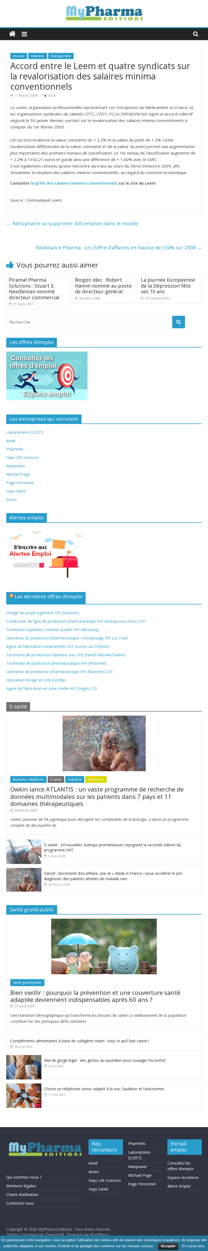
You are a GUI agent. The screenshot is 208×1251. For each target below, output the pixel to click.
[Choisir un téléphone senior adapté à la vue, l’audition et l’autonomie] (23, 1086)
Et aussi (18, 56)
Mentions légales (21, 1185)
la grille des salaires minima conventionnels (74, 183)
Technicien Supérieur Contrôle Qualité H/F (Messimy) (52, 629)
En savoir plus (193, 1246)
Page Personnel (20, 482)
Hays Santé (16, 491)
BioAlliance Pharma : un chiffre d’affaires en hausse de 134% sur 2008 (119, 247)
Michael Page (18, 474)
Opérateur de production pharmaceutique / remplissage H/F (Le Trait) (67, 638)
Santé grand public (27, 982)
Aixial (10, 440)
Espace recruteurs (183, 1177)
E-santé (55, 779)
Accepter (168, 1246)
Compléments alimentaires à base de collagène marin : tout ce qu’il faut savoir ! (79, 1040)
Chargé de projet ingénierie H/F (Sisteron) (42, 612)
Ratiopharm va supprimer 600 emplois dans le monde (72, 223)
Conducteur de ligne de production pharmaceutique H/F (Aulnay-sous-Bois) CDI (75, 621)
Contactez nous (20, 1203)
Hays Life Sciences (22, 457)
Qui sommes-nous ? (23, 1177)
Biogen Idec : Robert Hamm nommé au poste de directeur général (103, 285)
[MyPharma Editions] (12, 34)
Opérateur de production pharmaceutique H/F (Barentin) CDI (59, 671)
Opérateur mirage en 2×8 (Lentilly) (36, 680)
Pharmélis (15, 449)
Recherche (96, 779)
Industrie (37, 56)
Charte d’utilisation (22, 1194)
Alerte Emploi (179, 1186)
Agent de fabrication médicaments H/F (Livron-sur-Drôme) (57, 646)
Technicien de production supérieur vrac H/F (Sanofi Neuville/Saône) (65, 654)
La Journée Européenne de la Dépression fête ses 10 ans (168, 285)
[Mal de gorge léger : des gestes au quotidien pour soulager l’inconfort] (23, 1057)
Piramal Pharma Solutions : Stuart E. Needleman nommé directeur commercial (34, 288)
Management (61, 56)
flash (52, 95)
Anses (11, 499)
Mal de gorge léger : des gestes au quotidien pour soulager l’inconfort (105, 1060)
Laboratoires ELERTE (24, 432)
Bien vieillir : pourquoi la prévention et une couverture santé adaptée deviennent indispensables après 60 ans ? (95, 996)
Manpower (15, 465)
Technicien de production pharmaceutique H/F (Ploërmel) (56, 663)
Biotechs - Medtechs (28, 779)
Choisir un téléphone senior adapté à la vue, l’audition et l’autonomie (104, 1088)
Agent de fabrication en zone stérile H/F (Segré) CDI (51, 688)
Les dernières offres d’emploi (48, 596)
